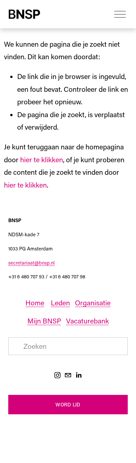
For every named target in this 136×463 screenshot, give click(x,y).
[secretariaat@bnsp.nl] (68, 375)
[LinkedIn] (78, 375)
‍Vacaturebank (87, 320)
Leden (60, 302)
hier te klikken (41, 159)
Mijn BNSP (44, 320)
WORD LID (67, 404)
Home (34, 302)
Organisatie (93, 302)
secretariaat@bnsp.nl (31, 262)
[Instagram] (57, 375)
